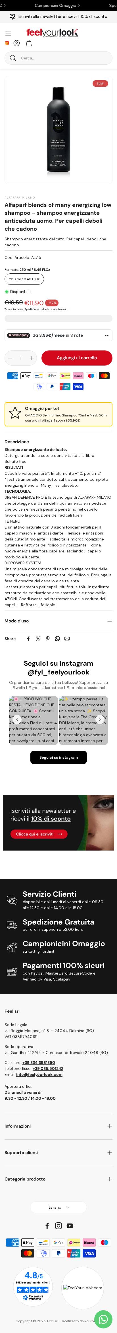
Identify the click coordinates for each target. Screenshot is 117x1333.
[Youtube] (69, 1225)
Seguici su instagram (58, 757)
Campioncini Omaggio (45, 5)
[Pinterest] (47, 638)
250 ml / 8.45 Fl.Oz (24, 279)
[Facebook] (28, 638)
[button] (58, 58)
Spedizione (32, 309)
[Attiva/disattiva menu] (8, 33)
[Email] (67, 638)
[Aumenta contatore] (31, 358)
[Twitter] (38, 638)
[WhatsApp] (57, 638)
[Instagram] (58, 1225)
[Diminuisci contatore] (10, 358)
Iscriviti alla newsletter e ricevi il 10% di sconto (62, 16)
